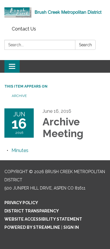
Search (85, 44)
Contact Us (24, 29)
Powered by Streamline (32, 227)
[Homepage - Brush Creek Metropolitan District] (55, 12)
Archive (19, 96)
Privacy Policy (21, 202)
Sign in (71, 227)
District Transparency (31, 211)
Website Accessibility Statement (43, 219)
